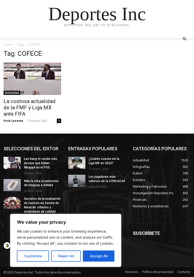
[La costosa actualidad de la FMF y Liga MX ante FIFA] (32, 79)
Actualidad (12, 92)
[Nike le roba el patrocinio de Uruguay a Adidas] (12, 185)
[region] (65, 240)
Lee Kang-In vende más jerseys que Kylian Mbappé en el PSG (40, 163)
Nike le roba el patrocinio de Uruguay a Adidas (41, 183)
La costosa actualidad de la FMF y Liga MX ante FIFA (30, 107)
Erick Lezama (13, 120)
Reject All (66, 256)
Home (8, 44)
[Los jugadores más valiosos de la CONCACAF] (76, 181)
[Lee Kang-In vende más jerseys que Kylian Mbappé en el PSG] (12, 163)
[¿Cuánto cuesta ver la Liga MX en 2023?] (76, 163)
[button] (184, 39)
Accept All (98, 256)
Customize (33, 256)
